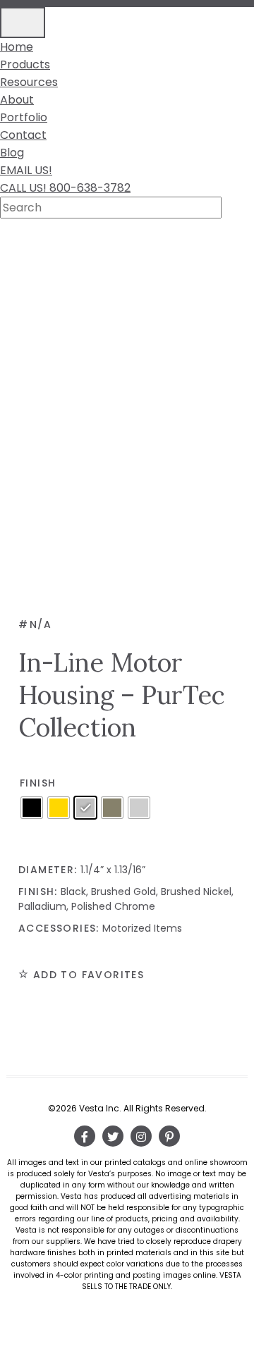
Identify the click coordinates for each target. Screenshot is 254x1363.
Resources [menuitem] (29, 82)
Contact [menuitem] (23, 135)
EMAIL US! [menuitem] (26, 170)
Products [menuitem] (25, 64)
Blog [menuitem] (12, 152)
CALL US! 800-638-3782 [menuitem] (65, 188)
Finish (38, 783)
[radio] (31, 807)
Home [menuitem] (16, 47)
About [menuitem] (17, 100)
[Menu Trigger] (22, 22)
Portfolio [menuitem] (23, 117)
